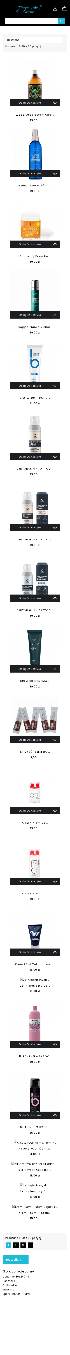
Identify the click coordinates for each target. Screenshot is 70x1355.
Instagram (39, 1314)
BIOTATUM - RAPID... (35, 398)
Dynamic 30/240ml (16, 1276)
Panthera (9, 1281)
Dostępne (33, 40)
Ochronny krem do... (34, 256)
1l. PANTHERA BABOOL (35, 1056)
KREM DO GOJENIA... (35, 681)
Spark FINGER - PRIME (17, 1294)
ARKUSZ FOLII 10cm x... (35, 1148)
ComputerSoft (48, 1350)
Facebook (31, 1314)
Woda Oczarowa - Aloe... (35, 114)
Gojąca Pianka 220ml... (35, 327)
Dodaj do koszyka (30, 102)
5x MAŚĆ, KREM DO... (35, 752)
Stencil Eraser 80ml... (35, 185)
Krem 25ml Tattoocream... (35, 964)
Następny (31, 1245)
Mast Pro (9, 1289)
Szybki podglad (55, 102)
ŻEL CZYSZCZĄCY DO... (35, 1170)
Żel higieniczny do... (35, 986)
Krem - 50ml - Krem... (35, 1213)
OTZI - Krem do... (35, 822)
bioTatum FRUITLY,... (35, 1127)
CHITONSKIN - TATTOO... (35, 468)
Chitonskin (10, 1285)
